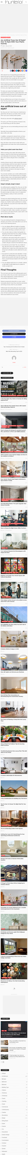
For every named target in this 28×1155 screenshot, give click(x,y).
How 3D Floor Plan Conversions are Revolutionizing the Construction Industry (12, 695)
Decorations (3, 37)
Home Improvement (12, 395)
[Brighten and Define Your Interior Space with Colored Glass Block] (14, 565)
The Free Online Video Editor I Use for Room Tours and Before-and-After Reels (13, 1130)
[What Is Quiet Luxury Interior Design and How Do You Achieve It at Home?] (14, 445)
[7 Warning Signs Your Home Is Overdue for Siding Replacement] (14, 389)
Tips (25, 395)
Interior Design (20, 395)
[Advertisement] (14, 19)
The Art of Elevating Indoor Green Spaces (12, 828)
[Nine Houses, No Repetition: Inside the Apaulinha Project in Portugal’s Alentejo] (4, 1145)
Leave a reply (6, 373)
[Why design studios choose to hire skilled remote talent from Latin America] (14, 590)
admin (3, 46)
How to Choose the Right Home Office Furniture (13, 528)
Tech (9, 621)
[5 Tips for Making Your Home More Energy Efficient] (14, 995)
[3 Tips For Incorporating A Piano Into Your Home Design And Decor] (14, 946)
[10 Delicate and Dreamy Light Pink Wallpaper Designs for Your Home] (14, 922)
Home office (13, 523)
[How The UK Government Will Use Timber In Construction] (14, 1067)
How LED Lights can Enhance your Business (12, 672)
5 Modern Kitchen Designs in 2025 (10, 649)
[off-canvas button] (2, 2)
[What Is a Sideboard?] (14, 1020)
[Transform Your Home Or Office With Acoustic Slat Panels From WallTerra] (14, 1043)
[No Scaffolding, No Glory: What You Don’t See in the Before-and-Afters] (14, 614)
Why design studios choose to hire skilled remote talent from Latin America (14, 600)
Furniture (8, 523)
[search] (26, 2)
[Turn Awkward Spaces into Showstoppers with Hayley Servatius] (14, 541)
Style (14, 572)
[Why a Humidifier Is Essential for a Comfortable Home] (4, 1139)
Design (8, 37)
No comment (9, 402)
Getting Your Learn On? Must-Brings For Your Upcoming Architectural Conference (12, 834)
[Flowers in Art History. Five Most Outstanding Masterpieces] (14, 971)
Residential (4, 427)
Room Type (4, 525)
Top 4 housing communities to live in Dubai (14, 346)
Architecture (4, 395)
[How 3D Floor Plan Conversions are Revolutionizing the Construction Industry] (14, 685)
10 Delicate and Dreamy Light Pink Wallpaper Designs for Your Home (13, 932)
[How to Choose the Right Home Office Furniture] (14, 518)
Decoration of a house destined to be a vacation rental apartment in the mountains (13, 908)
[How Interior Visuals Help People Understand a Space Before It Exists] (14, 469)
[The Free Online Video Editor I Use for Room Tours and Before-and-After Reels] (14, 1126)
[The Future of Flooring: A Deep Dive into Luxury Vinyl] (14, 709)
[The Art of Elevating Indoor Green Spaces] (14, 818)
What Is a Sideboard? (6, 1029)
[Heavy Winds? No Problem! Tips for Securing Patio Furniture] (14, 734)
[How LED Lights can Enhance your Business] (14, 662)
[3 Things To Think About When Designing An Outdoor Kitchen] (14, 873)
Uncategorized (5, 500)
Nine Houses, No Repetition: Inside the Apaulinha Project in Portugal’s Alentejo (17, 1145)
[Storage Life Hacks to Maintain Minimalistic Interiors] (14, 848)
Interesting (8, 596)
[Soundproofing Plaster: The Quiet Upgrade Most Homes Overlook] (14, 493)
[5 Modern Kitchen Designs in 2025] (14, 639)
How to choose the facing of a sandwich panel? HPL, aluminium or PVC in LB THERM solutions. (13, 431)
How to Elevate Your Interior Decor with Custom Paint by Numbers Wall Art (13, 406)
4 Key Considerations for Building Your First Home (14, 798)
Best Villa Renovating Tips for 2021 (14, 351)
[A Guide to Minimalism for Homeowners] (14, 765)
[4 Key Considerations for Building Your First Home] (14, 788)
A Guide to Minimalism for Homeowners (11, 775)
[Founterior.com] (14, 1)
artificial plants (18, 118)
